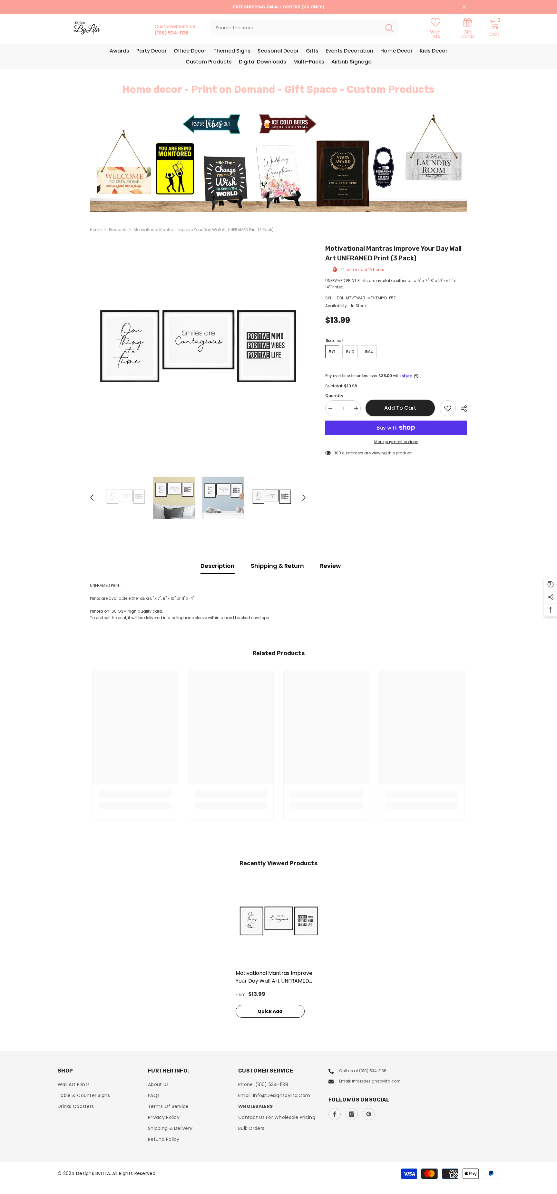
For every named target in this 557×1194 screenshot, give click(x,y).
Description (217, 566)
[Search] (304, 27)
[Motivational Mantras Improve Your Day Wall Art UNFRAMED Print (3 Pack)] (279, 923)
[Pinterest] (369, 1114)
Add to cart (400, 408)
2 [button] (282, 197)
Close (464, 7)
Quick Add (270, 1011)
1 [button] (274, 197)
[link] (467, 28)
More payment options (396, 441)
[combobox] (295, 27)
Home (96, 229)
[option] (278, 162)
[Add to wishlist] (448, 408)
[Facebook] (334, 1114)
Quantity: (334, 395)
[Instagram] (352, 1114)
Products (117, 229)
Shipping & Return (277, 566)
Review (330, 566)
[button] (133, 162)
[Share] (461, 408)
